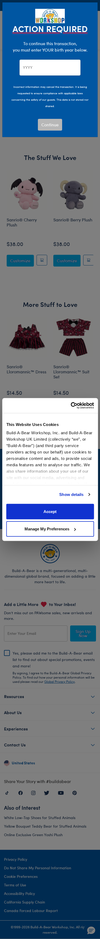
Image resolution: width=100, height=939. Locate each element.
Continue (50, 124)
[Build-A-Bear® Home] (50, 15)
